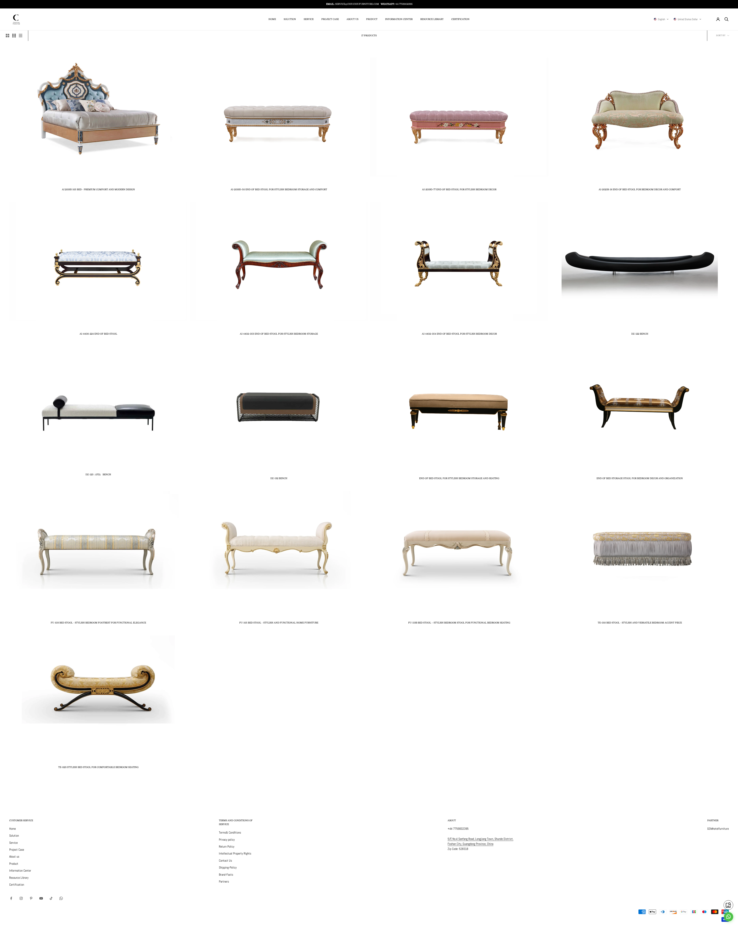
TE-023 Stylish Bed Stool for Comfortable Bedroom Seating (98, 767)
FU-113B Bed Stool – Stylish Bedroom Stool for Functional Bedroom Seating (459, 622)
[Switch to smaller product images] (14, 35)
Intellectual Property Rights (235, 853)
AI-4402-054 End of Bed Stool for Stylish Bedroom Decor (459, 333)
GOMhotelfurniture (718, 829)
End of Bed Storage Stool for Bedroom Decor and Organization (640, 478)
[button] (661, 19)
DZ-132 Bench (278, 478)
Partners (224, 881)
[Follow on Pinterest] (31, 898)
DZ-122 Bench (639, 333)
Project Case (330, 19)
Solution (290, 19)
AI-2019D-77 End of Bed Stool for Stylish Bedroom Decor (459, 189)
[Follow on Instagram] (21, 898)
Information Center (399, 19)
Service (309, 19)
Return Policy (226, 847)
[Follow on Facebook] (11, 898)
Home (272, 19)
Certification (460, 19)
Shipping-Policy (228, 867)
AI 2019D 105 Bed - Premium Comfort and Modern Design (98, 189)
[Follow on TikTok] (51, 898)
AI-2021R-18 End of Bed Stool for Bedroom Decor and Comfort (640, 189)
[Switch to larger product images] (7, 35)
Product (371, 19)
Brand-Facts (226, 875)
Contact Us (225, 861)
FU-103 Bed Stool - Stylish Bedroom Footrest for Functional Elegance (98, 622)
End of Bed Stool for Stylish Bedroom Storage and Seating (459, 478)
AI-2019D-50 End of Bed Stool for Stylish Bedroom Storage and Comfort (279, 189)
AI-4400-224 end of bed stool (98, 333)
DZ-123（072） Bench (98, 474)
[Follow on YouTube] (41, 898)
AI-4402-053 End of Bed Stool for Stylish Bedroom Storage (279, 333)
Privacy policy (227, 840)
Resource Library (432, 19)
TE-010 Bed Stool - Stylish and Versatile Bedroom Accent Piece (640, 622)
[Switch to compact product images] (20, 35)
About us (352, 19)
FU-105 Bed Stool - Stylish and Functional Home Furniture (278, 622)
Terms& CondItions (230, 832)
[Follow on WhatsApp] (61, 898)
